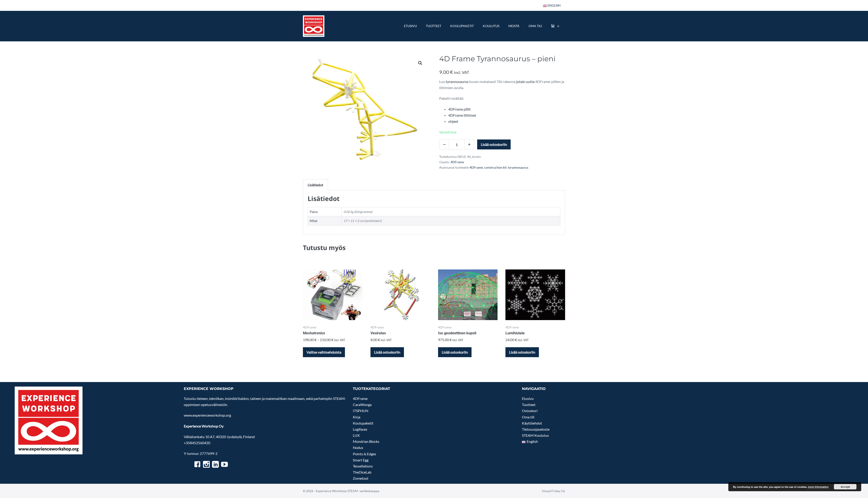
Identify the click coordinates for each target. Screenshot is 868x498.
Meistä (513, 26)
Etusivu (410, 26)
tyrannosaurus (518, 167)
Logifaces (360, 429)
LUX (356, 435)
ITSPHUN (360, 410)
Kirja (356, 417)
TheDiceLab (362, 472)
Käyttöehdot (532, 423)
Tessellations (363, 466)
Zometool (360, 478)
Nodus (358, 447)
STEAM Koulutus (535, 435)
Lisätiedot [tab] (315, 185)
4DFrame (457, 162)
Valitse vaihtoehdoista (324, 352)
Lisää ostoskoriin (494, 144)
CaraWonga (362, 404)
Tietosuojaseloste (536, 429)
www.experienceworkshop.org (207, 415)
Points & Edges (364, 454)
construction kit (495, 167)
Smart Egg (360, 460)
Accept (845, 487)
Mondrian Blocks (366, 441)
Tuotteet (433, 26)
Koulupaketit (462, 26)
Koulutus (491, 26)
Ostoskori (530, 410)
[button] (420, 63)
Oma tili (535, 26)
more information (818, 487)
